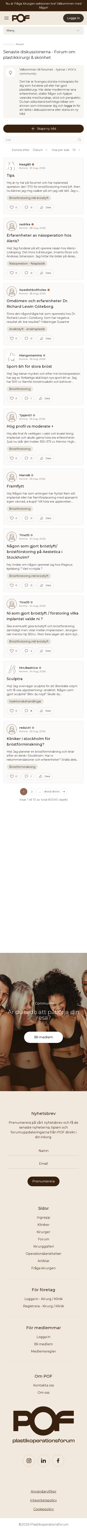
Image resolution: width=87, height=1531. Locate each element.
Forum (43, 1239)
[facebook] (58, 1461)
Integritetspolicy (43, 1500)
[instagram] (29, 1461)
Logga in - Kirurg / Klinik (43, 1299)
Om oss (43, 1393)
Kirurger (43, 1232)
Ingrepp (43, 1217)
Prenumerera (43, 1181)
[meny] (7, 18)
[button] (40, 791)
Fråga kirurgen (43, 1268)
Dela (48, 207)
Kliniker (43, 1225)
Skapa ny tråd (46, 128)
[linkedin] (43, 1461)
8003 (48, 791)
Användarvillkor (43, 1491)
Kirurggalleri (43, 1246)
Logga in (73, 18)
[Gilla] (11, 207)
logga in (70, 106)
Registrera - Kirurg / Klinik (43, 1306)
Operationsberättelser (44, 1254)
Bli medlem (43, 1037)
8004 (56, 791)
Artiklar (44, 1261)
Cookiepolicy (43, 1509)
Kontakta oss (43, 1385)
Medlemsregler (43, 1351)
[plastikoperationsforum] (18, 18)
